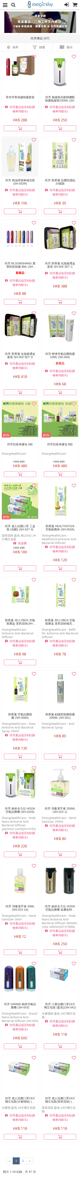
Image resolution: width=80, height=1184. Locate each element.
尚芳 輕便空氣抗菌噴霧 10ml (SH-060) (60, 355)
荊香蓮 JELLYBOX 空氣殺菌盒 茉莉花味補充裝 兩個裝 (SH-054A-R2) (60, 622)
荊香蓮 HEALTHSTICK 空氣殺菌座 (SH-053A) (60, 527)
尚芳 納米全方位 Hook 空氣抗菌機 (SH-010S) (20, 810)
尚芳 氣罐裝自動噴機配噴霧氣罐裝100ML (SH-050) (60, 99)
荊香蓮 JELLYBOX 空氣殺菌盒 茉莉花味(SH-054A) (20, 622)
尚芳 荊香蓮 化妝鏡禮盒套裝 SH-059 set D (20, 355)
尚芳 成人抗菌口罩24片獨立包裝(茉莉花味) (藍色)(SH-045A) (60, 1100)
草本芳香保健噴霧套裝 (20, 97)
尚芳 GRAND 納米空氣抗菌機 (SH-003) (20, 1005)
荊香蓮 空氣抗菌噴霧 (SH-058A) (20, 716)
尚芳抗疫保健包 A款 (20, 444)
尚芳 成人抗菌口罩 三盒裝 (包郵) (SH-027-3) (20, 527)
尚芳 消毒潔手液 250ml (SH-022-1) (60, 810)
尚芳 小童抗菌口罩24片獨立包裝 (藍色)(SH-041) (60, 1005)
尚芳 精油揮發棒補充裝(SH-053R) (20, 182)
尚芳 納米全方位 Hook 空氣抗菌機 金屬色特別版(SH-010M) (60, 908)
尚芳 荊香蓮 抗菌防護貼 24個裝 (60, 182)
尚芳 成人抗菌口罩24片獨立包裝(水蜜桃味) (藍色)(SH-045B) (20, 1100)
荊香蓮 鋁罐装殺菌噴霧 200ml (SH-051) (60, 716)
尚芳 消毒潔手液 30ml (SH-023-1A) (20, 908)
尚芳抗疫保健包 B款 (60, 444)
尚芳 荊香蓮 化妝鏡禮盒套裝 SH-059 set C (60, 265)
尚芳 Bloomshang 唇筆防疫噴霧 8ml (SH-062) (20, 265)
